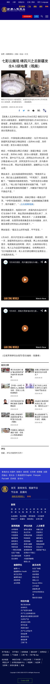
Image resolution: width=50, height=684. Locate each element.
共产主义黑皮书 (26, 631)
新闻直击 (14, 541)
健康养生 (18, 565)
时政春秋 (27, 538)
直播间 (23, 492)
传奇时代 (24, 607)
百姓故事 (24, 634)
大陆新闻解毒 (29, 559)
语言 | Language (42, 2)
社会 (21, 54)
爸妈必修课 (40, 544)
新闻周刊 (14, 544)
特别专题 (25, 601)
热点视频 (23, 516)
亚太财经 (14, 559)
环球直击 (14, 532)
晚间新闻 (14, 538)
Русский (5, 479)
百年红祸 (24, 625)
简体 (33, 2)
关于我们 (15, 652)
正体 (28, 2)
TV (37, 16)
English (28, 475)
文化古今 (39, 547)
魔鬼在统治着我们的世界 (30, 616)
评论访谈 (28, 526)
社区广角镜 (15, 553)
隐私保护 (34, 652)
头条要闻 (14, 516)
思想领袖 (27, 541)
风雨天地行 (25, 628)
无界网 (4, 665)
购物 (29, 496)
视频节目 (33, 488)
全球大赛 (39, 519)
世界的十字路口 (29, 553)
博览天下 (14, 519)
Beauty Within (37, 583)
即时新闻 (32, 516)
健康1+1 (17, 568)
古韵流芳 (39, 535)
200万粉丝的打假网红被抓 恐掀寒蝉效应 (17, 403)
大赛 (14, 2)
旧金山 (4, 475)
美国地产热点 (41, 550)
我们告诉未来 (25, 604)
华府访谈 (14, 547)
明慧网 (30, 662)
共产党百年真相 (26, 610)
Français (37, 475)
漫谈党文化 (25, 637)
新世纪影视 (14, 665)
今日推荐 (41, 516)
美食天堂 (35, 577)
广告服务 (15, 655)
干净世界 (37, 659)
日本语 (13, 479)
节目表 (14, 492)
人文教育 (40, 526)
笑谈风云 (39, 532)
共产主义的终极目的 (28, 613)
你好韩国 (35, 574)
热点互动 (27, 532)
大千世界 (35, 586)
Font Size (38, 110)
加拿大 (19, 472)
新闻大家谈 (28, 529)
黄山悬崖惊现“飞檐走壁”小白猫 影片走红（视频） (41, 416)
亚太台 (12, 475)
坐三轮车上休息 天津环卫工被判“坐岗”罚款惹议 (41, 387)
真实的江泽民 (25, 622)
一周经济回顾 (16, 550)
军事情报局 (28, 547)
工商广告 (24, 642)
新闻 (13, 504)
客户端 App (34, 655)
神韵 (8, 2)
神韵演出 (30, 519)
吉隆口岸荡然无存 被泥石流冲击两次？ (42, 372)
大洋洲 (32, 472)
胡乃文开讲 (18, 574)
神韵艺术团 (16, 659)
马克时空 (27, 556)
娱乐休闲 (36, 565)
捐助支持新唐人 (18, 496)
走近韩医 (17, 583)
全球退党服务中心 (18, 662)
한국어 (20, 479)
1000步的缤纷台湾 (38, 593)
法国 (45, 472)
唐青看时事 (28, 550)
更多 (22, 665)
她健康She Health (20, 571)
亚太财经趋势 (16, 556)
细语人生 (27, 561)
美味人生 (35, 580)
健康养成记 (18, 577)
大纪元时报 (27, 659)
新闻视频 (15, 526)
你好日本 (35, 571)
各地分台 (21, 2)
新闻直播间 (27, 16)
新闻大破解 (28, 544)
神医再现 (17, 580)
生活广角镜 (36, 568)
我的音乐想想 (37, 598)
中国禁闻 (14, 535)
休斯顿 (39, 472)
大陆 (16, 54)
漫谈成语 (39, 541)
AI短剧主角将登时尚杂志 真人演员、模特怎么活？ (42, 403)
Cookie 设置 (25, 680)
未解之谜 (39, 529)
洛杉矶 (26, 472)
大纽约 (12, 472)
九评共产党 (25, 619)
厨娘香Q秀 (36, 589)
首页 (2, 54)
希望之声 (5, 662)
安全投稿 (5, 655)
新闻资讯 (9, 54)
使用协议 (43, 652)
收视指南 (25, 652)
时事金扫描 (28, 535)
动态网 (37, 662)
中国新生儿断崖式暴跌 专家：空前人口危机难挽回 (17, 432)
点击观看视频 (27, 204)
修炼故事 (24, 640)
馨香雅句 (39, 538)
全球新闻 (14, 529)
